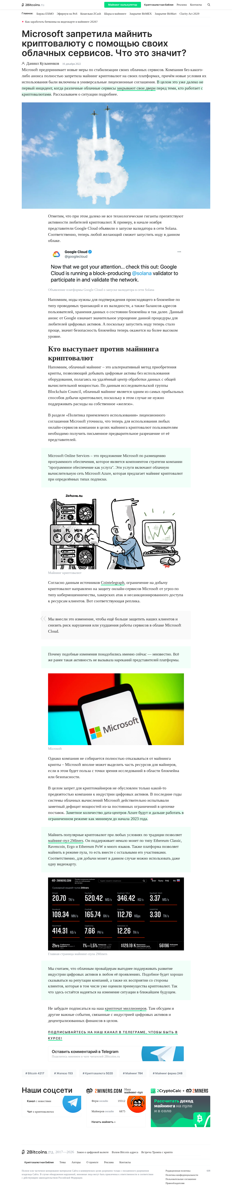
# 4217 (34, 1073)
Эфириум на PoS (67, 13)
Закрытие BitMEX (140, 13)
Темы (62, 1162)
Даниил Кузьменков (42, 63)
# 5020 (98, 1073)
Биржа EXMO (45, 13)
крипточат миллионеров (125, 1008)
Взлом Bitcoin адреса (125, 1152)
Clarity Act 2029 (189, 13)
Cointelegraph (112, 582)
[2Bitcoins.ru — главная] (33, 4)
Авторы (76, 1162)
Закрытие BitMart (165, 13)
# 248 (167, 1073)
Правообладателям (175, 1183)
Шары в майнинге (115, 13)
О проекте (92, 1162)
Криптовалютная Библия (158, 4)
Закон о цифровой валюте (93, 1152)
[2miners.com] (104, 1090)
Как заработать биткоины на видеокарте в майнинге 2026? (61, 21)
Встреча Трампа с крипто (157, 1152)
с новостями (39, 1101)
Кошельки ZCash (90, 13)
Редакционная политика (178, 1171)
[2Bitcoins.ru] (37, 1152)
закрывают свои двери (136, 88)
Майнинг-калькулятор (122, 4)
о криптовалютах (40, 1111)
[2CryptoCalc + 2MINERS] (180, 1107)
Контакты (196, 4)
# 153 (63, 1073)
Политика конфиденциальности (182, 1175)
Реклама (182, 4)
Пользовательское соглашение (181, 1179)
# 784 (133, 1073)
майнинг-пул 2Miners (65, 840)
